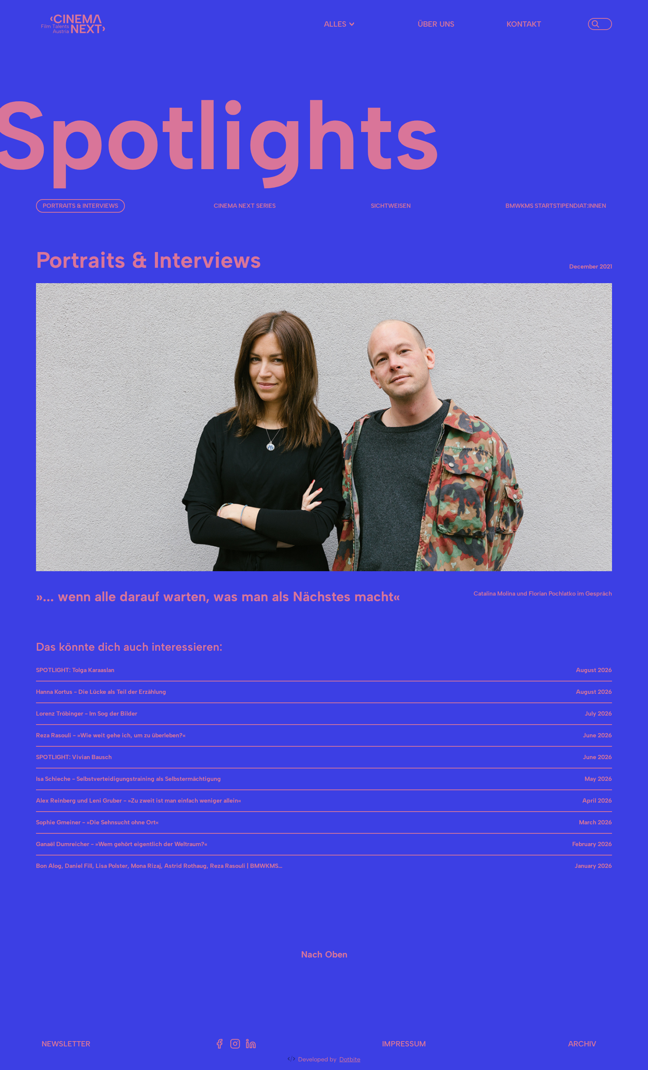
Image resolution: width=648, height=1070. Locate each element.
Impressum (404, 1043)
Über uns (436, 24)
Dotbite (349, 1059)
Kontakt (524, 24)
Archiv (582, 1043)
